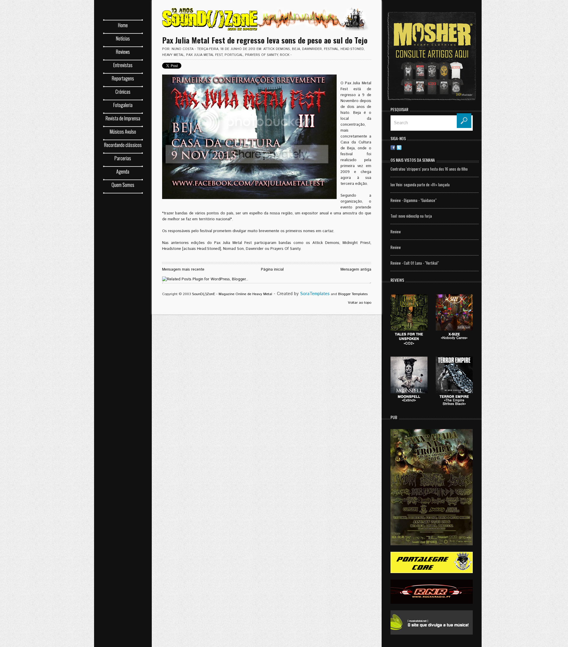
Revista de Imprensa (123, 118)
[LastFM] (442, 147)
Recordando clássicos (123, 144)
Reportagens (123, 78)
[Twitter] (399, 147)
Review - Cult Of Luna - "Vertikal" (414, 263)
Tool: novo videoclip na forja (411, 216)
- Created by (301, 294)
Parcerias (122, 158)
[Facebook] (392, 147)
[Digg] (430, 147)
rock (284, 55)
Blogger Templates (353, 294)
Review (395, 231)
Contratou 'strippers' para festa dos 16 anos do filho (429, 169)
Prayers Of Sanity (261, 55)
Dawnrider (312, 49)
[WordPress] (455, 147)
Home (123, 25)
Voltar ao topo (359, 302)
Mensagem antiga (356, 269)
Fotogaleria (123, 105)
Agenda (122, 171)
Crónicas (122, 91)
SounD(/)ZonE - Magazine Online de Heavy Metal (232, 294)
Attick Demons (276, 49)
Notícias (123, 38)
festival (331, 49)
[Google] (467, 147)
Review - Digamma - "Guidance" (413, 200)
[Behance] (424, 147)
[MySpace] (448, 147)
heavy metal (173, 55)
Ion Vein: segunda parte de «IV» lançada (420, 184)
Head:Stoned (352, 49)
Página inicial (272, 269)
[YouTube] (461, 147)
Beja (296, 49)
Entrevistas (123, 65)
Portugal (234, 55)
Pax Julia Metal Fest (204, 55)
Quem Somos (123, 184)
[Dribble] (411, 147)
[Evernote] (436, 147)
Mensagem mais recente (183, 269)
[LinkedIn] (417, 147)
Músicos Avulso (123, 131)
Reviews (123, 51)
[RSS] (405, 147)
